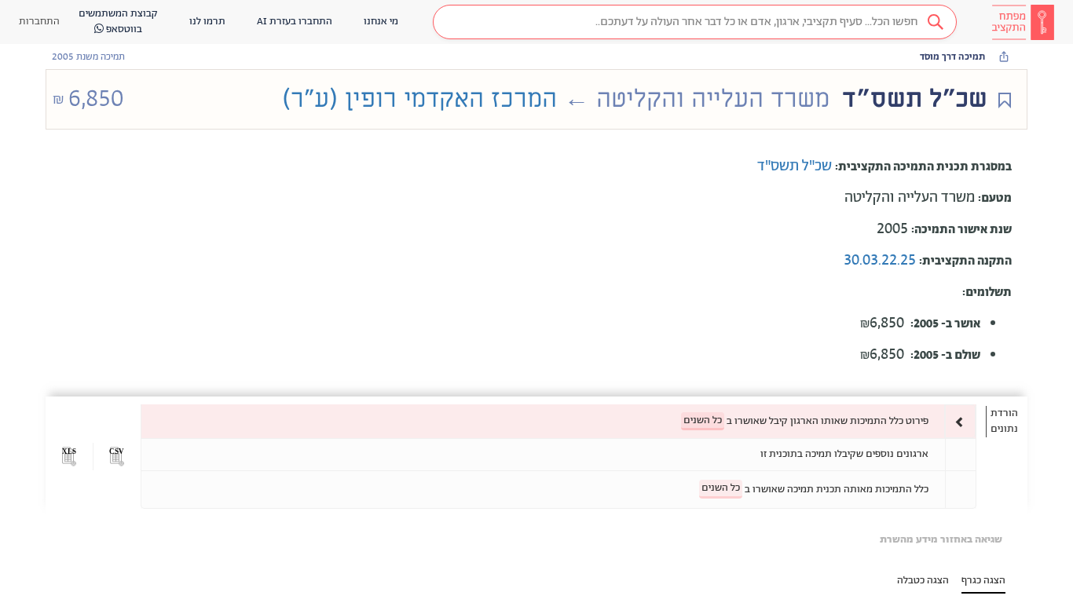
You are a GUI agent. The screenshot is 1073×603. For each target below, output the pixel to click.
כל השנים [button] (702, 420)
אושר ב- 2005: (945, 324)
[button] (695, 22)
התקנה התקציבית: (965, 261)
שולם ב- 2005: (945, 355)
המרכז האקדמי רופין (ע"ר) (419, 98)
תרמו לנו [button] (207, 21)
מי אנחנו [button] (381, 21)
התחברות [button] (39, 21)
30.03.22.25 (881, 260)
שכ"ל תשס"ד (796, 166)
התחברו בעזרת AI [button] (294, 21)
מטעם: (995, 198)
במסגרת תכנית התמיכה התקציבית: (923, 167)
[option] (558, 421)
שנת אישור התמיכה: (961, 229)
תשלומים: (987, 292)
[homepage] (1022, 22)
